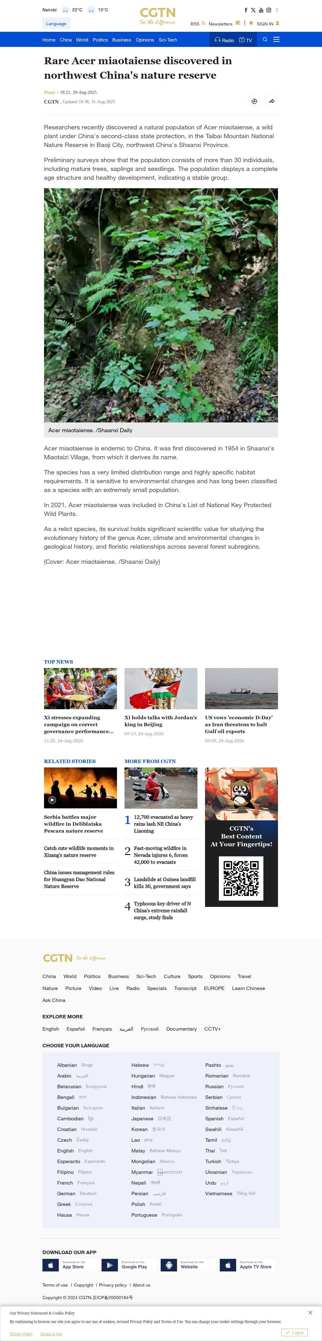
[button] (52, 800)
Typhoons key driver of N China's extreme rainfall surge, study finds (162, 910)
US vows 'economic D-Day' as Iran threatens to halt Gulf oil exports (239, 724)
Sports (195, 976)
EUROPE (214, 988)
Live (114, 988)
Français (102, 1029)
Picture (73, 988)
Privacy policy (113, 1284)
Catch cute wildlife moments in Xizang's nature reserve (79, 851)
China (66, 39)
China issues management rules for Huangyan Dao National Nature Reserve (79, 879)
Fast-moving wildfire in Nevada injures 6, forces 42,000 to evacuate (161, 855)
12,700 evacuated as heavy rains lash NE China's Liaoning (163, 824)
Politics (100, 39)
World (82, 39)
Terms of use (55, 1284)
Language (56, 23)
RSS (195, 23)
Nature (50, 988)
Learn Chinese (248, 988)
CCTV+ (212, 1029)
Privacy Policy (21, 1334)
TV (249, 40)
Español (76, 1029)
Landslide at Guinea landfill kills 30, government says (165, 882)
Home (48, 39)
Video (95, 988)
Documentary (181, 1029)
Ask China (53, 1000)
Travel (244, 976)
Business (121, 39)
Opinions (145, 39)
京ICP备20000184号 (112, 1297)
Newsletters (220, 23)
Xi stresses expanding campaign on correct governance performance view (76, 725)
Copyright (84, 1284)
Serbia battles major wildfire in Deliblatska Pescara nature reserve (73, 824)
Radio (228, 40)
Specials (157, 988)
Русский (150, 1029)
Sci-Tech (168, 39)
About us (141, 1284)
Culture (172, 976)
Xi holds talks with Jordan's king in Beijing (161, 721)
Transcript (185, 988)
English (50, 1029)
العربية (126, 1029)
